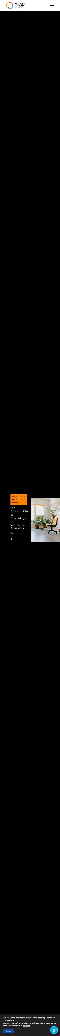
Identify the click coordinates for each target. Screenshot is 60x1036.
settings (26, 1025)
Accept (8, 1031)
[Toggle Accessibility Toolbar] (54, 1030)
